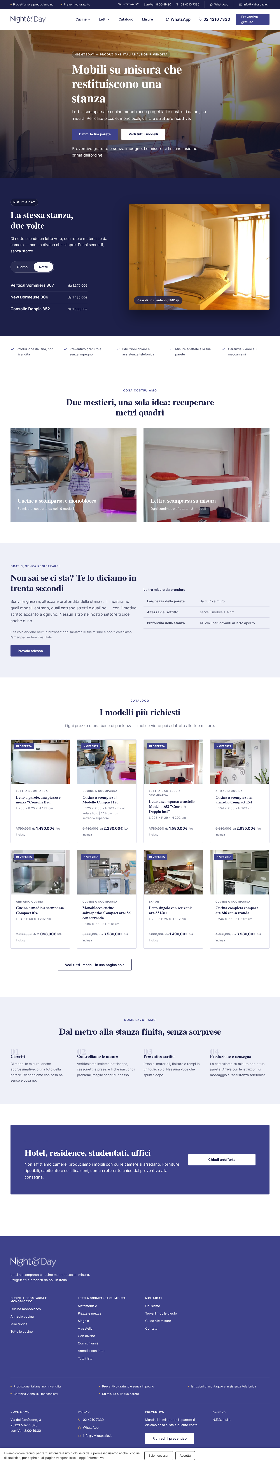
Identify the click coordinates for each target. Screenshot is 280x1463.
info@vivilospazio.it (256, 4)
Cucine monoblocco (25, 1309)
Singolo (83, 1321)
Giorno (22, 267)
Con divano (86, 1336)
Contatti (151, 1328)
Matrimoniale (87, 1306)
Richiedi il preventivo (169, 1438)
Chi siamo (152, 1306)
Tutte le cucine (21, 1332)
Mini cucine (19, 1324)
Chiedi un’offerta (221, 1160)
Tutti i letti (85, 1358)
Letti (102, 19)
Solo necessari (159, 1455)
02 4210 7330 (190, 4)
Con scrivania (88, 1343)
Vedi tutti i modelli (143, 134)
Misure (147, 19)
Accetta (185, 1455)
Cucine (81, 19)
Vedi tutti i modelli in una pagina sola (94, 965)
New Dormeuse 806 (29, 297)
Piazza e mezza (89, 1313)
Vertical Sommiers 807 (32, 285)
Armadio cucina (22, 1316)
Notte (43, 267)
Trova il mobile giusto (161, 1313)
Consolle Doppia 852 (30, 309)
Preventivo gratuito (249, 19)
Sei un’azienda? (128, 4)
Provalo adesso (30, 651)
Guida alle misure (158, 1321)
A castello (85, 1328)
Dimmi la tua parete (95, 134)
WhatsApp (221, 4)
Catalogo (126, 19)
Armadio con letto (91, 1351)
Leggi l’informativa (90, 1458)
